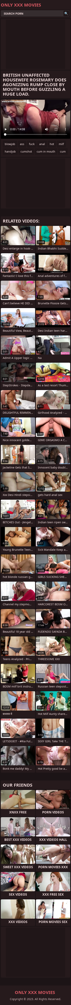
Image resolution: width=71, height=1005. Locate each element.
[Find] (66, 13)
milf (61, 144)
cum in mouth (46, 151)
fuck (32, 144)
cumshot (26, 151)
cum (63, 151)
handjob (10, 151)
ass (22, 144)
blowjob (10, 144)
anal (42, 144)
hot (52, 144)
